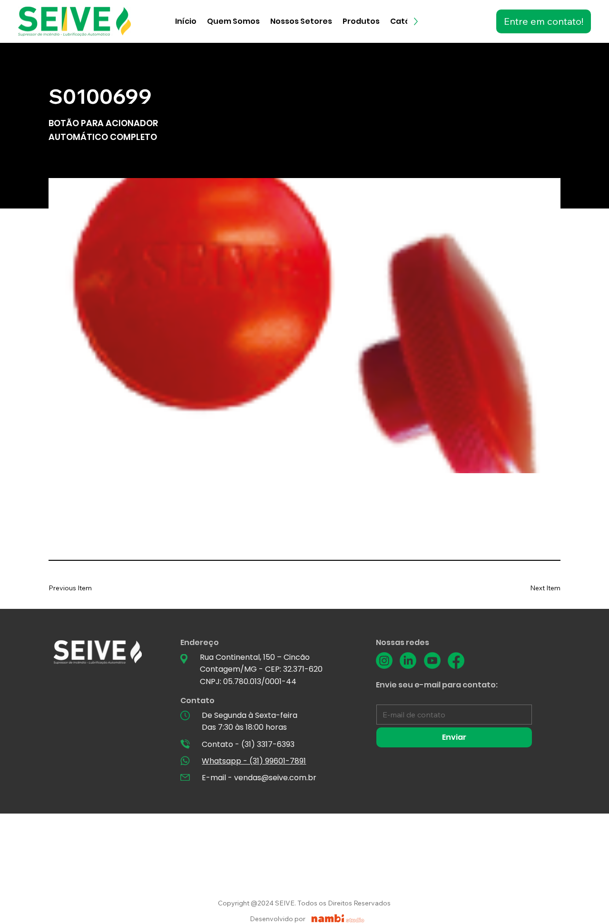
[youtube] (432, 660)
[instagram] (384, 660)
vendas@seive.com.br (275, 777)
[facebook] (456, 660)
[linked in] (408, 660)
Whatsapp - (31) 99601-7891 (254, 760)
